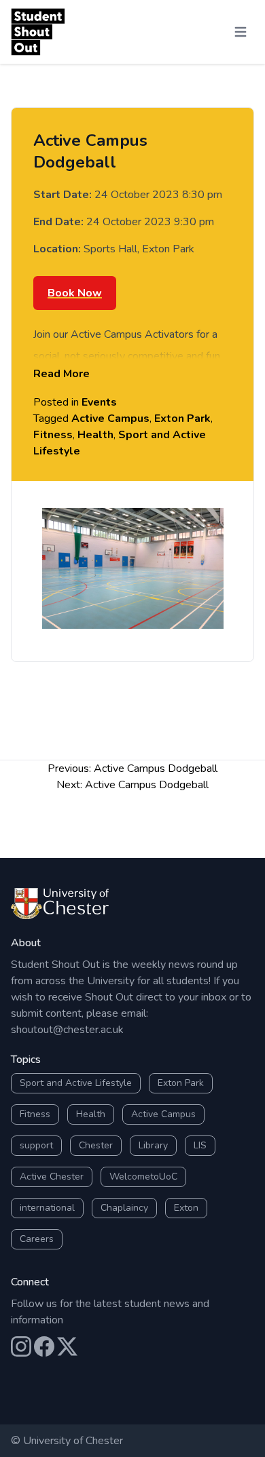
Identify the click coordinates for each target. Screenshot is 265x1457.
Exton (186, 1207)
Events (99, 402)
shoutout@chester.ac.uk (67, 1029)
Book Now (75, 293)
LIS (200, 1145)
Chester (96, 1145)
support (36, 1145)
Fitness (53, 434)
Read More (61, 373)
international (47, 1207)
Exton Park (182, 418)
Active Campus (110, 418)
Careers (37, 1238)
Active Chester (52, 1176)
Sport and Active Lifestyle (76, 1082)
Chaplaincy (124, 1207)
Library (153, 1145)
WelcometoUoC (143, 1176)
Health (95, 434)
